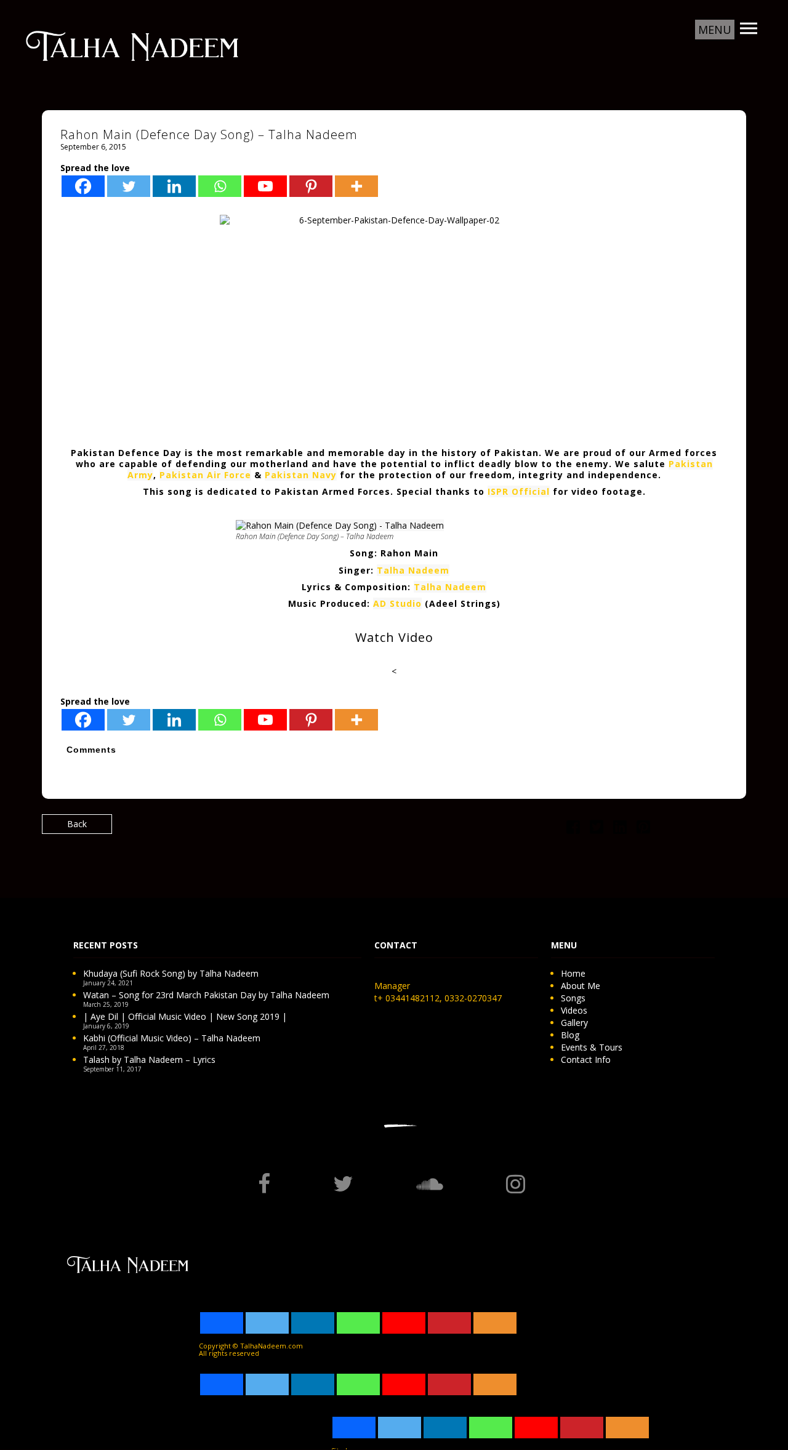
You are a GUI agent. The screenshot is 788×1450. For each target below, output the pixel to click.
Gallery (574, 1022)
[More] (356, 186)
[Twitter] (128, 186)
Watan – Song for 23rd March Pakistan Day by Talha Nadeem (206, 995)
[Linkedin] (174, 186)
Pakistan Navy (301, 475)
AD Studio (397, 603)
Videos (574, 1010)
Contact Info (586, 1059)
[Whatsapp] (219, 186)
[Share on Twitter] (596, 829)
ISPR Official (519, 491)
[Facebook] (83, 186)
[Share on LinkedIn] (620, 829)
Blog (570, 1035)
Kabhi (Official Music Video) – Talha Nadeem (171, 1038)
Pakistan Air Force (205, 475)
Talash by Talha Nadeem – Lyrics (149, 1059)
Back (77, 824)
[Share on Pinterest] (643, 829)
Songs (573, 998)
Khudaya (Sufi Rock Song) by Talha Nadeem (171, 973)
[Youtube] (265, 186)
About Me (580, 985)
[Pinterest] (310, 186)
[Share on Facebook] (573, 829)
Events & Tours (591, 1047)
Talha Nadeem (413, 570)
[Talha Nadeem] (132, 45)
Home (573, 973)
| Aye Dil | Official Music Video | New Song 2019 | (185, 1016)
